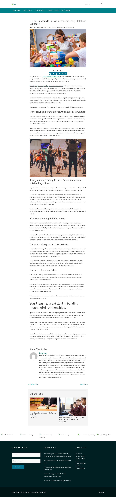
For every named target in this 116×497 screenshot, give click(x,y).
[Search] (101, 4)
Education (33, 27)
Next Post (84, 384)
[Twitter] (53, 73)
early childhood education (51, 76)
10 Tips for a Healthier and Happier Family (57, 481)
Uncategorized (80, 468)
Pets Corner (79, 466)
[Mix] (62, 73)
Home (77, 461)
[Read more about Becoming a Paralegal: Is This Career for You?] (43, 404)
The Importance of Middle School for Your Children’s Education (72, 419)
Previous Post (33, 384)
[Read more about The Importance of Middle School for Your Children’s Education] (72, 406)
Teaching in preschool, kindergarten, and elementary (46, 86)
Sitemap (101, 492)
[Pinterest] (59, 73)
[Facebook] (50, 73)
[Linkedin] (56, 73)
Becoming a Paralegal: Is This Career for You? (43, 414)
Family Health (80, 456)
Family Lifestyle (80, 458)
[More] (65, 73)
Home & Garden (81, 463)
